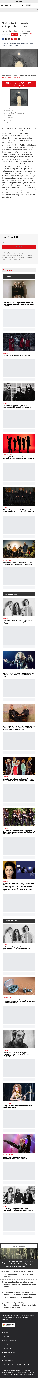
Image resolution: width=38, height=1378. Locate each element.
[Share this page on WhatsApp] (9, 39)
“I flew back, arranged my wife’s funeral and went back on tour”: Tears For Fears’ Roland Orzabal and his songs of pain (20, 1294)
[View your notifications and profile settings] (22, 5)
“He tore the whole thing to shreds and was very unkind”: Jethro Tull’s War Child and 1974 (20, 1274)
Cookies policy (6, 1348)
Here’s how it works (18, 45)
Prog (31, 34)
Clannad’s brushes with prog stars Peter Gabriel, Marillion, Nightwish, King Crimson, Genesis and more (20, 1264)
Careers (4, 1356)
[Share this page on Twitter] (6, 39)
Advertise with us (7, 1360)
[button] (2, 5)
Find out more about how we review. (11, 77)
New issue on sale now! (19, 10)
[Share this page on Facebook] (3, 39)
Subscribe (28, 5)
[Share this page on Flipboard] (15, 39)
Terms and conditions (9, 1340)
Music (4, 18)
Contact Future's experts (9, 1336)
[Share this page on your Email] (19, 39)
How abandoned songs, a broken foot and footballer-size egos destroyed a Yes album (20, 1284)
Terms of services (24, 252)
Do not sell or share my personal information (16, 1364)
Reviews (14, 34)
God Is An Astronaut (20, 18)
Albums (10, 18)
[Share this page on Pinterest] (12, 39)
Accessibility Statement (9, 1352)
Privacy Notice (26, 254)
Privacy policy (6, 1344)
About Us (5, 1332)
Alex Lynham (24, 34)
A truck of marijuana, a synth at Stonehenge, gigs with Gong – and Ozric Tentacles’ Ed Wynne (20, 1305)
